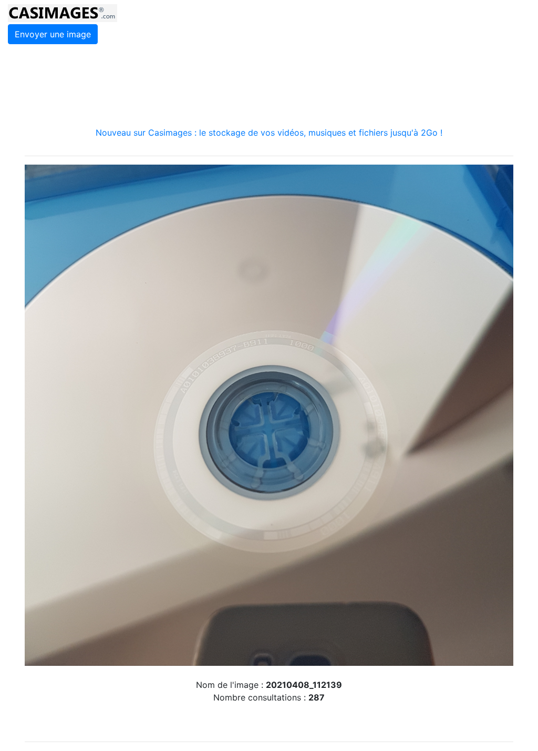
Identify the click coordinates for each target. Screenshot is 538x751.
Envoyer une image (53, 34)
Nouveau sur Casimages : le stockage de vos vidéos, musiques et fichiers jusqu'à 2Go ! (269, 132)
